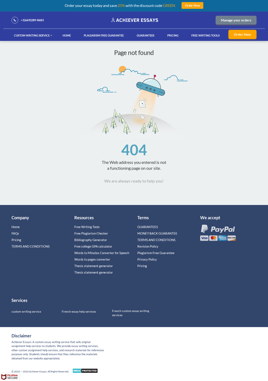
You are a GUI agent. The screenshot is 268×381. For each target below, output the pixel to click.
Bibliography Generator (90, 240)
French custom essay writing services (130, 313)
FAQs (15, 233)
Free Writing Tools (205, 35)
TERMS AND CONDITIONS (31, 246)
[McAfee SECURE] (9, 377)
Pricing (172, 35)
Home (67, 35)
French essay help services (79, 311)
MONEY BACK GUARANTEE (157, 233)
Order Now (242, 34)
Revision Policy (147, 246)
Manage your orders (236, 20)
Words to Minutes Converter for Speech (101, 253)
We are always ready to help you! (134, 180)
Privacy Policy (147, 259)
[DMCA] (85, 372)
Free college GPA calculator (93, 246)
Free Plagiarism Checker (91, 233)
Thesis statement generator (93, 266)
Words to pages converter (92, 259)
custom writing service (26, 311)
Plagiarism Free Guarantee (104, 35)
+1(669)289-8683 (32, 20)
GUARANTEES (145, 35)
